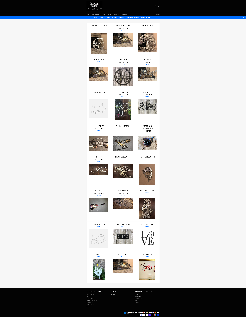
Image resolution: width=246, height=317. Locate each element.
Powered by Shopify (102, 313)
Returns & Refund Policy (92, 300)
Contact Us (124, 14)
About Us (116, 14)
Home (87, 14)
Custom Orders (107, 14)
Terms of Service (90, 304)
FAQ (87, 306)
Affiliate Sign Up (90, 294)
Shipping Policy (90, 298)
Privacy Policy (89, 302)
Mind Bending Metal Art (94, 313)
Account (158, 14)
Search (88, 296)
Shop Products (96, 14)
